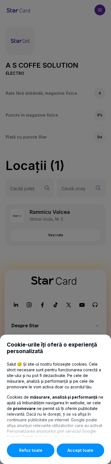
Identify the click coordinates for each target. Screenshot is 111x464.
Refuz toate (30, 450)
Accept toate (80, 450)
